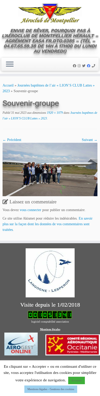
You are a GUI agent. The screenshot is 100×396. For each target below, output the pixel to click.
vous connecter (30, 210)
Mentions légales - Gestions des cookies (50, 389)
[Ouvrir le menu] (10, 64)
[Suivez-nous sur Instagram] (80, 66)
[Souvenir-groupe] (50, 169)
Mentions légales (50, 329)
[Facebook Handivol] (89, 66)
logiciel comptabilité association (50, 321)
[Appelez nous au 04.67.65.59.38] (94, 66)
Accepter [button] (76, 380)
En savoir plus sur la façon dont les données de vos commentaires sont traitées (48, 224)
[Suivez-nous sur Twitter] (84, 66)
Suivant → (89, 140)
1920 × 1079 (54, 113)
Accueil (8, 85)
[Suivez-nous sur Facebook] (75, 66)
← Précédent (12, 140)
